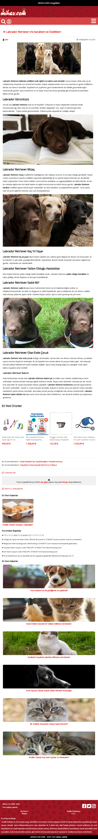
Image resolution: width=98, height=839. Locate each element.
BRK (6, 39)
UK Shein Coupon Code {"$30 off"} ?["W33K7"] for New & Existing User (30, 552)
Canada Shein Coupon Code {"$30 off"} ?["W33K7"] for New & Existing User (32, 547)
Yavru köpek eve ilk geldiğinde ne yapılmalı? (49, 590)
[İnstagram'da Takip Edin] (94, 806)
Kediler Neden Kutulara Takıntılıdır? (18, 524)
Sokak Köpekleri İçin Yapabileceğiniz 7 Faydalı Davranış (41, 461)
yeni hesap (63, 482)
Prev (5, 429)
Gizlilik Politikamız (73, 811)
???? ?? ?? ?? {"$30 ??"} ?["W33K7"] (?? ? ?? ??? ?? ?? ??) (23, 535)
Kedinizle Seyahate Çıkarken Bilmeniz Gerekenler (49, 657)
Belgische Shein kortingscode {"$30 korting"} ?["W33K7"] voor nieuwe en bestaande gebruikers (40, 543)
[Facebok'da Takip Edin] (84, 806)
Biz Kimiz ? (24, 811)
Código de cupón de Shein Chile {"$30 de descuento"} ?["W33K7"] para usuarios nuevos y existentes (42, 539)
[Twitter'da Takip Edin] (89, 806)
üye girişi (44, 482)
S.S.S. (73, 813)
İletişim (24, 813)
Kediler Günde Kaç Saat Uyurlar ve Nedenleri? (49, 757)
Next (93, 429)
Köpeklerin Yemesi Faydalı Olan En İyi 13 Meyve (38, 465)
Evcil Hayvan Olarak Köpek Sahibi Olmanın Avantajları (49, 690)
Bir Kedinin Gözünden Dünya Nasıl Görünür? (49, 724)
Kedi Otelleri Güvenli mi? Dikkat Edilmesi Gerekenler (49, 623)
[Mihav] (13, 16)
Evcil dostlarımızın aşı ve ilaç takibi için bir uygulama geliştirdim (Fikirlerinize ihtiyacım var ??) (38, 556)
